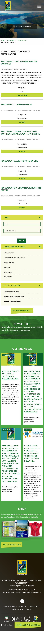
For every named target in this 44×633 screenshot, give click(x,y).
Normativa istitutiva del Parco (14, 296)
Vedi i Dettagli (22, 95)
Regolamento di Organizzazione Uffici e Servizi (21, 189)
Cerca (7, 217)
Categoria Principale (14, 246)
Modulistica (8, 277)
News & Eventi (17, 609)
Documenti (10, 40)
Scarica (22, 122)
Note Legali (22, 606)
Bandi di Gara (9, 263)
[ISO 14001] (17, 619)
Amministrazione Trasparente (14, 258)
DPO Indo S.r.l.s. (6, 625)
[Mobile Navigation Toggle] (39, 6)
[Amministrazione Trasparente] (6, 619)
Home (2, 40)
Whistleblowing (10, 606)
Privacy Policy (34, 606)
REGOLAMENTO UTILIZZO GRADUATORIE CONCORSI (19, 62)
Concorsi (7, 267)
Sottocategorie (12, 285)
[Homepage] (7, 7)
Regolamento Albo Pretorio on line (19, 161)
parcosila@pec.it (15, 586)
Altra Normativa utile (11, 292)
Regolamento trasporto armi (16, 104)
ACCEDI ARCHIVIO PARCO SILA (28, 625)
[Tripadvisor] (27, 619)
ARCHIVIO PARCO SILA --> (22, 311)
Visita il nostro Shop (12, 545)
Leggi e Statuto (21, 40)
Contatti (28, 609)
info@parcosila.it (28, 586)
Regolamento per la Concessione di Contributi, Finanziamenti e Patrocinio (20, 132)
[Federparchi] (36, 619)
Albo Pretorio (9, 253)
